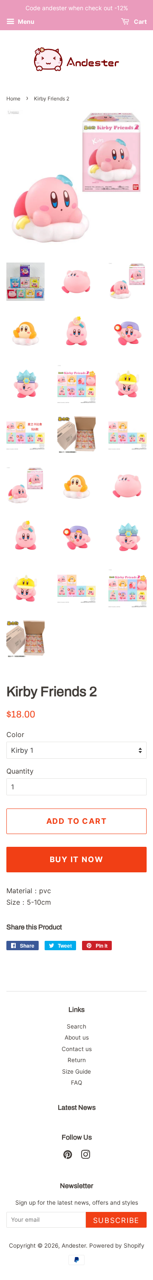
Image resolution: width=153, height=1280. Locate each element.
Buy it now (77, 859)
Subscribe (116, 1220)
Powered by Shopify (116, 1245)
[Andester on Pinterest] (67, 1156)
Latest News (77, 1107)
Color (15, 734)
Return (77, 1060)
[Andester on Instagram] (85, 1156)
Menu (25, 21)
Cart (140, 21)
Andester (74, 1245)
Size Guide (76, 1071)
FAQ (76, 1082)
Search (76, 1026)
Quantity (20, 771)
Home (13, 98)
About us (77, 1037)
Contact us (77, 1049)
